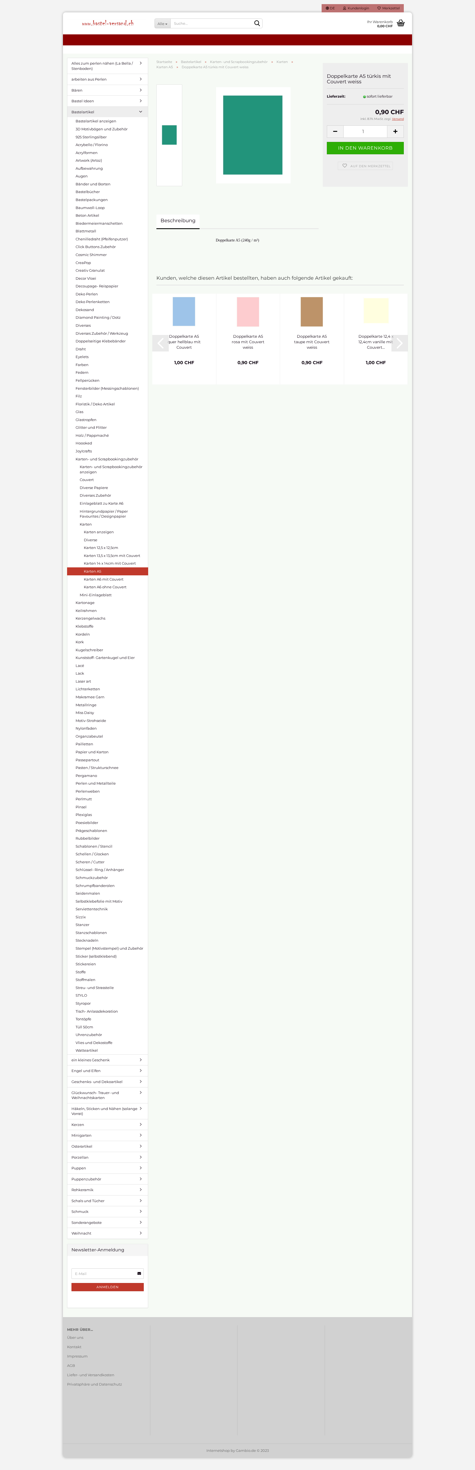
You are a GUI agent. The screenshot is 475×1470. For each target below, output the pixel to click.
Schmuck (80, 1211)
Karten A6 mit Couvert (103, 579)
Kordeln (83, 634)
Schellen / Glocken (92, 854)
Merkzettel (390, 8)
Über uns (75, 1337)
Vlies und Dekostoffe (94, 1042)
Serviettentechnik (92, 909)
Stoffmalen (85, 979)
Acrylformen (87, 152)
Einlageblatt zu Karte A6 (101, 503)
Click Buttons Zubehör (96, 246)
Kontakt (74, 1347)
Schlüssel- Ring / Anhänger (100, 869)
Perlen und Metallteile (96, 783)
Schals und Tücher (87, 1201)
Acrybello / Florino (92, 144)
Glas (79, 412)
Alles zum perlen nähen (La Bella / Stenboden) (102, 66)
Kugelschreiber (89, 650)
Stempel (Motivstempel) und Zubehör (109, 948)
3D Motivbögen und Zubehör (102, 129)
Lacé (80, 665)
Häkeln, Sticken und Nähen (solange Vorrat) (104, 1111)
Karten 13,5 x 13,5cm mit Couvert (112, 555)
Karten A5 (92, 571)
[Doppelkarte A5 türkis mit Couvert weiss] (253, 135)
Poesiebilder (87, 822)
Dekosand (85, 309)
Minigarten (81, 1135)
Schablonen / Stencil (94, 846)
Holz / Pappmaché (92, 435)
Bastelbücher (88, 191)
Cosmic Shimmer (91, 254)
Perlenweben (88, 791)
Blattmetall (86, 231)
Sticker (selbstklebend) (96, 956)
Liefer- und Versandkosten (90, 1375)
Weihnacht (81, 1233)
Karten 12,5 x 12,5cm (101, 547)
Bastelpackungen (92, 199)
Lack (80, 673)
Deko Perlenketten (93, 302)
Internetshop (218, 1450)
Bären (76, 90)
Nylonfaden (86, 728)
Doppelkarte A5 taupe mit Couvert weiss (312, 342)
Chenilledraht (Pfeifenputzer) (102, 239)
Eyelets (82, 357)
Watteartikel (87, 1050)
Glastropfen (86, 419)
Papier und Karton (92, 752)
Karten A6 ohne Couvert (105, 587)
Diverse (90, 540)
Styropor (83, 1003)
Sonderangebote (86, 1222)
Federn (82, 372)
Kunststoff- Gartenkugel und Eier (105, 657)
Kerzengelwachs (90, 618)
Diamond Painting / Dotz (98, 317)
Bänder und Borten (93, 184)
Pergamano (86, 775)
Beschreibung (178, 221)
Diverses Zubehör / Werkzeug (102, 333)
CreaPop (83, 262)
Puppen (78, 1168)
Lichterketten (88, 689)
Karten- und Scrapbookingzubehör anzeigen (111, 469)
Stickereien (86, 964)
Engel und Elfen (86, 1070)
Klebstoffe (84, 626)
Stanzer (82, 924)
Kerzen (77, 1124)
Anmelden (107, 1287)
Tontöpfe (83, 1019)
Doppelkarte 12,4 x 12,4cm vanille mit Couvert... (375, 342)
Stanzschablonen (91, 932)
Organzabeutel (89, 736)
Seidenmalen (88, 893)
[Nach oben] (460, 1461)
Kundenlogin (357, 8)
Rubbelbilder (88, 838)
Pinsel (81, 807)
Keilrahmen (86, 610)
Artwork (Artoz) (89, 160)
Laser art (83, 681)
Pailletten (84, 744)
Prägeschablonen (91, 830)
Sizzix (81, 917)
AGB (71, 1365)
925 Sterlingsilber (91, 137)
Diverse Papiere (94, 487)
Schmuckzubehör (92, 877)
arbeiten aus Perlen (89, 79)
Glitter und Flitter (91, 427)
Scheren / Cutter (90, 862)
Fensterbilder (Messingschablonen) (107, 388)
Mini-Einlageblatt (96, 595)
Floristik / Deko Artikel (95, 404)
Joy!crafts (84, 451)
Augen (82, 176)
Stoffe (81, 972)
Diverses (83, 325)
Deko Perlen (87, 294)
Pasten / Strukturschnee (97, 767)
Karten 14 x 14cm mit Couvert (110, 563)
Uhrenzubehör (89, 1034)
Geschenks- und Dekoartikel (97, 1081)
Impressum (77, 1356)
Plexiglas (84, 814)
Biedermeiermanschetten (99, 223)
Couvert (87, 479)
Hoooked (84, 443)
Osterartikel (81, 1146)
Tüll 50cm (84, 1027)
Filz (79, 396)
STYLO (81, 995)
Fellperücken (88, 380)
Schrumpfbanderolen (95, 885)
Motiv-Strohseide (91, 720)
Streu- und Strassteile (95, 987)
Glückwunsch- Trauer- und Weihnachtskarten (95, 1095)
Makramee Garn (90, 697)
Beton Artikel (87, 215)
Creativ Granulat (90, 270)
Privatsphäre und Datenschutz (94, 1384)
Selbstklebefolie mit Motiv (99, 901)
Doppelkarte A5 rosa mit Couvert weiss (248, 342)
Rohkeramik (82, 1190)
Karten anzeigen (99, 532)
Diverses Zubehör (95, 495)
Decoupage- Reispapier (97, 286)
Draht (81, 349)
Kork (80, 642)
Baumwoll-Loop (90, 207)
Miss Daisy (85, 712)
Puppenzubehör (86, 1179)
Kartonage (85, 602)
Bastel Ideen (82, 101)
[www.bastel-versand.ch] (106, 23)
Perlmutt (84, 799)
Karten (86, 524)
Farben (82, 364)
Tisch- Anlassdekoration (97, 1011)
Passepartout (87, 760)
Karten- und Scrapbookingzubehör (107, 459)
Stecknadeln (87, 940)
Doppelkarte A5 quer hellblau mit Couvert (184, 342)
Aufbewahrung (89, 168)
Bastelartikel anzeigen (96, 121)
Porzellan (80, 1157)
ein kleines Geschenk (90, 1060)
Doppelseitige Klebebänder (101, 341)
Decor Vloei (86, 278)
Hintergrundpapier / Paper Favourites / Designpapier (104, 514)
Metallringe (86, 705)
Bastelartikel (82, 112)
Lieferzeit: (336, 96)
